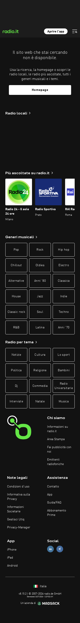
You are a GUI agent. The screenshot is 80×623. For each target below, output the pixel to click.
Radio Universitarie (63, 386)
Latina (40, 327)
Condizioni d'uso (18, 486)
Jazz (40, 296)
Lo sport (64, 354)
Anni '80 (40, 280)
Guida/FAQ (54, 502)
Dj (16, 385)
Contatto (53, 486)
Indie (63, 296)
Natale (40, 401)
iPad (10, 557)
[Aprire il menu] (74, 31)
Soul (40, 311)
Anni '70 (64, 327)
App (49, 494)
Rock (39, 249)
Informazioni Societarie (15, 509)
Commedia (40, 385)
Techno (64, 311)
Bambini (63, 370)
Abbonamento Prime (56, 513)
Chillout (16, 265)
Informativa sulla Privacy (18, 497)
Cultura (39, 354)
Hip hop (63, 249)
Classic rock (16, 311)
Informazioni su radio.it (57, 429)
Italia (42, 586)
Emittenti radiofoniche (55, 462)
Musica (64, 401)
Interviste (16, 401)
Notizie (16, 354)
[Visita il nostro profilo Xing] (60, 549)
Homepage (40, 90)
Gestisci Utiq (15, 519)
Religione (39, 370)
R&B (16, 327)
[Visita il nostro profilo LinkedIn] (50, 549)
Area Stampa (56, 439)
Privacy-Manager (18, 527)
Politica (16, 370)
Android (12, 565)
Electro (63, 265)
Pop (16, 249)
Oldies (40, 265)
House (16, 296)
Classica (64, 280)
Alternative (16, 280)
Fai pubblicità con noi (59, 449)
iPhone (11, 549)
